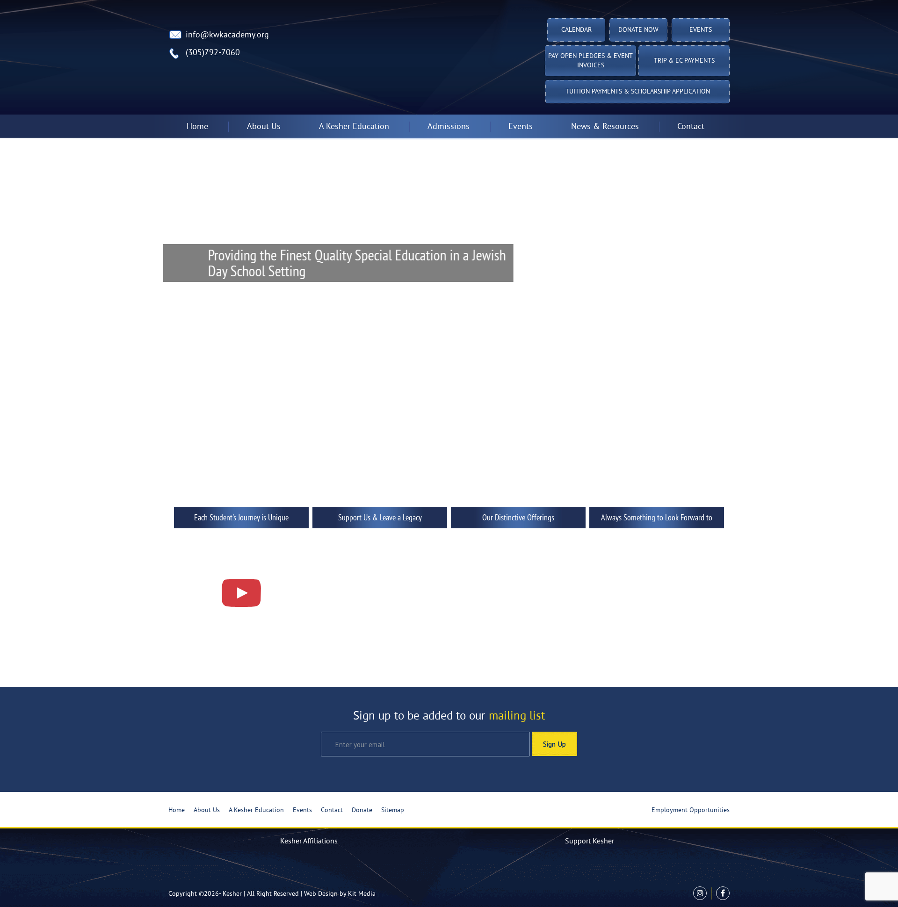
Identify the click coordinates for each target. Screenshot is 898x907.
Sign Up (554, 744)
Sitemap (392, 810)
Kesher (232, 894)
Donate (362, 810)
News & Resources (605, 127)
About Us (207, 810)
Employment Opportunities (691, 810)
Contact (690, 127)
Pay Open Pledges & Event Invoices (590, 61)
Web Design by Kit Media (340, 894)
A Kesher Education (256, 810)
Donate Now (638, 30)
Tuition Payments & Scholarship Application (637, 92)
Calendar (576, 30)
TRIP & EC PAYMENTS (684, 61)
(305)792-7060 (213, 53)
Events (700, 30)
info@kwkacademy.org (227, 35)
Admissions (448, 127)
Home (197, 127)
